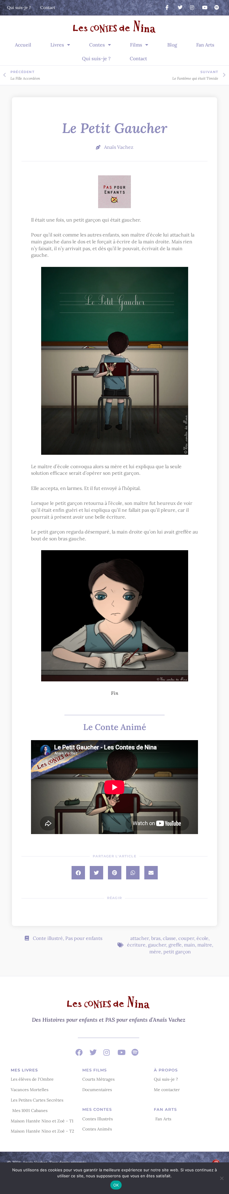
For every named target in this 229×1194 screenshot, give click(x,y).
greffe (175, 945)
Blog (172, 45)
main (189, 945)
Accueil (23, 45)
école (202, 938)
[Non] (222, 1178)
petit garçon (177, 952)
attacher (139, 938)
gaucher (157, 945)
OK (116, 1185)
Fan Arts (205, 45)
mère (155, 952)
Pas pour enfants (83, 938)
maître (204, 945)
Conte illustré (48, 938)
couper (186, 938)
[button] (78, 872)
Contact (138, 58)
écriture (136, 945)
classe (169, 938)
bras (155, 938)
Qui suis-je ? (96, 58)
